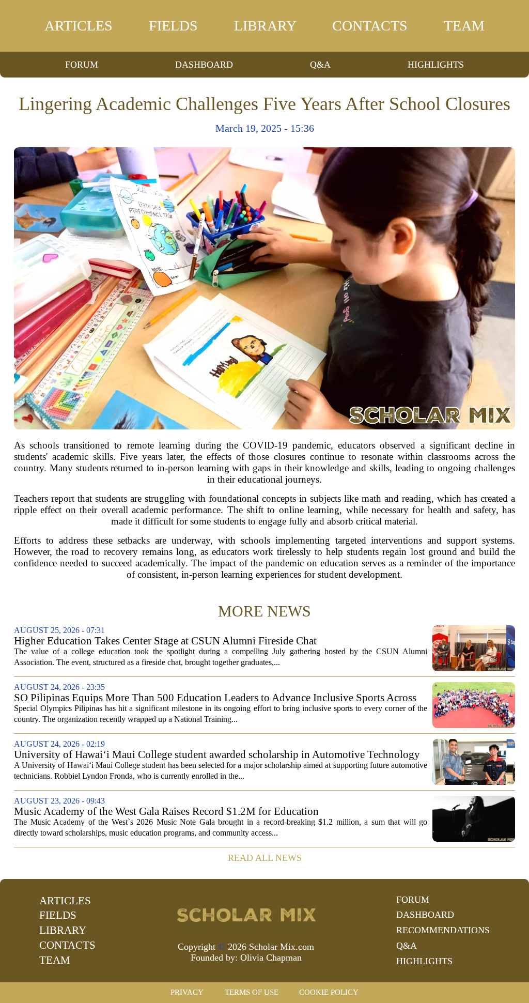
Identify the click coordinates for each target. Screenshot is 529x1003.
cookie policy (329, 992)
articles (78, 26)
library (265, 26)
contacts (370, 26)
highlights (436, 64)
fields (173, 26)
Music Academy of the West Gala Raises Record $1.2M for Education (166, 811)
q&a (320, 64)
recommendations (443, 930)
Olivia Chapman (271, 957)
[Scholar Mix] (246, 914)
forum (81, 64)
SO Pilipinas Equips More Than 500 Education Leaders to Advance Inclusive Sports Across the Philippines (215, 697)
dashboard (204, 64)
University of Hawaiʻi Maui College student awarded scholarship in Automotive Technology (217, 754)
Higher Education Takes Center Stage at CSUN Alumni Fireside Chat (165, 641)
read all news (265, 858)
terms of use (251, 992)
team (464, 26)
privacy (187, 992)
